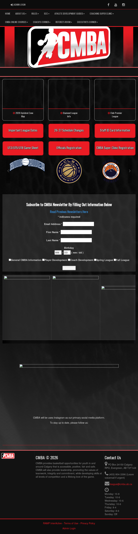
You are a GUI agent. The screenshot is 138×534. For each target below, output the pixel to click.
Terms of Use (71, 523)
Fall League (122, 260)
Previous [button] (8, 170)
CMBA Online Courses (15, 22)
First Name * (53, 232)
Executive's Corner (86, 22)
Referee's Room (63, 22)
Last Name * (53, 240)
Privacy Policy (87, 523)
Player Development (56, 260)
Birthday (69, 247)
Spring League (105, 260)
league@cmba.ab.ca (121, 484)
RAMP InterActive (52, 523)
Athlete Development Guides (69, 13)
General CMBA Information (26, 260)
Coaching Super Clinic (101, 13)
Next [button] (130, 170)
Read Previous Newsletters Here (69, 211)
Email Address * (53, 224)
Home (7, 13)
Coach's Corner (41, 22)
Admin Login (69, 528)
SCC (46, 13)
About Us (20, 13)
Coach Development (82, 260)
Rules (34, 13)
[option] (27, 165)
